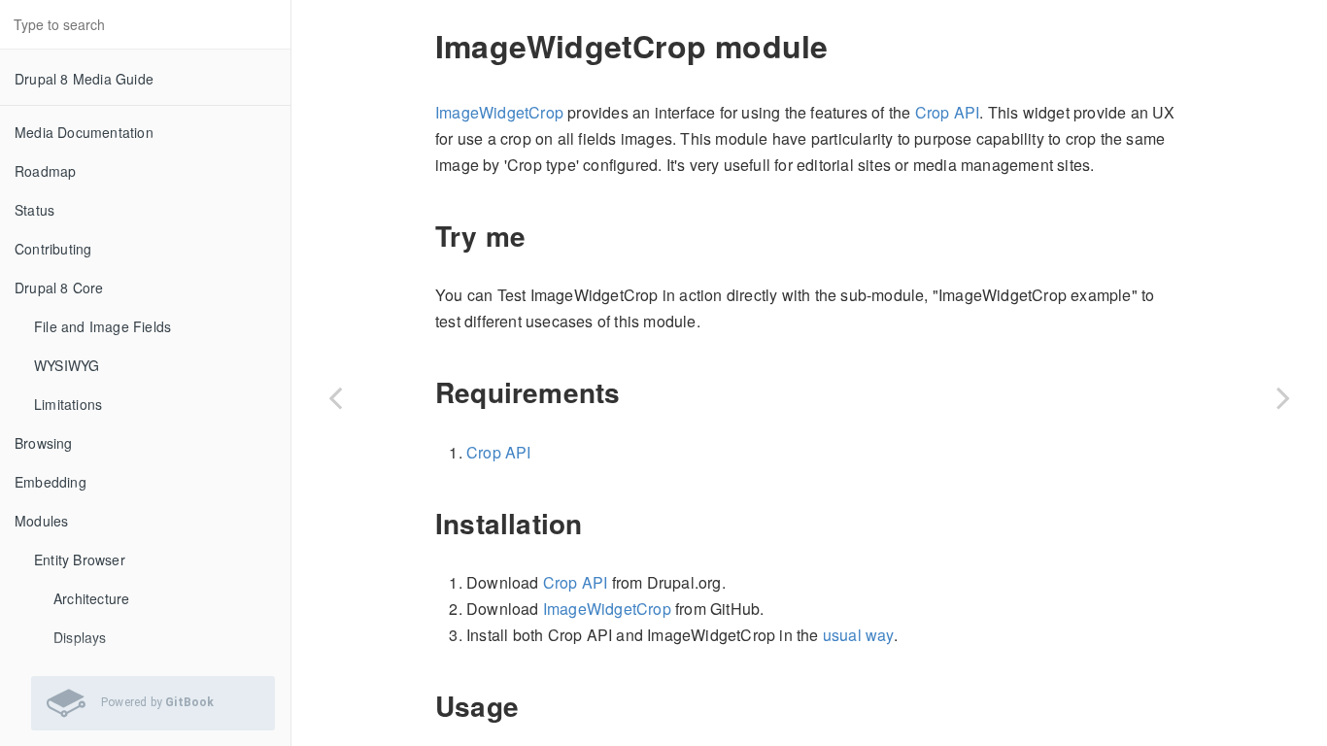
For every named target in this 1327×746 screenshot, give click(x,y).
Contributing (53, 248)
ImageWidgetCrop (499, 112)
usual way (858, 635)
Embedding (50, 482)
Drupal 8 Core (59, 287)
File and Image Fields (102, 326)
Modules (41, 520)
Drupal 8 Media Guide (84, 78)
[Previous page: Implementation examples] (335, 397)
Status (34, 210)
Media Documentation (84, 132)
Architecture (91, 598)
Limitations (68, 404)
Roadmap (45, 171)
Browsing (44, 443)
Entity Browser (79, 559)
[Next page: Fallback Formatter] (1283, 397)
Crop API (947, 112)
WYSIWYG (66, 365)
